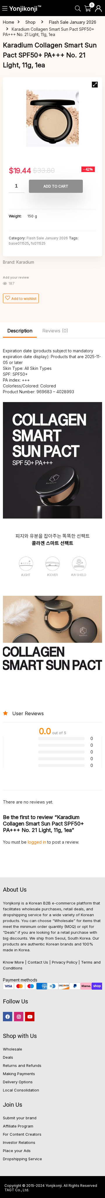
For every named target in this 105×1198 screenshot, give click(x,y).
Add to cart (55, 186)
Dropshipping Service (22, 1158)
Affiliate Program (18, 1126)
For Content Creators (22, 1134)
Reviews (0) (55, 331)
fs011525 (38, 243)
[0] (87, 8)
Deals (8, 1057)
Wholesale (12, 1049)
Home (8, 22)
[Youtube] (29, 1016)
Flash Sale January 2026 (72, 22)
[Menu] (5, 8)
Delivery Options (18, 1081)
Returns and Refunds (22, 1065)
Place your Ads (17, 1150)
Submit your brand (19, 1117)
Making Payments (19, 1073)
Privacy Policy (64, 962)
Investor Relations (19, 1142)
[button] (95, 84)
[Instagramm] (18, 1016)
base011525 (19, 243)
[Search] (78, 8)
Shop (30, 22)
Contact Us (38, 962)
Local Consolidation (21, 1090)
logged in (37, 842)
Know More (13, 962)
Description (19, 331)
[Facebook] (7, 1016)
